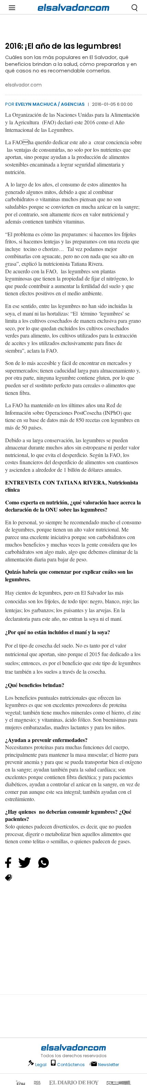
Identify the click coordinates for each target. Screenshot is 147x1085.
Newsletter (108, 1064)
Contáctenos (71, 1064)
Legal (40, 1064)
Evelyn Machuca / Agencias (50, 104)
